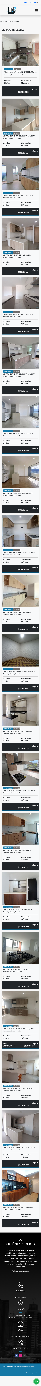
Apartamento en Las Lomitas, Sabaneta (18, 195)
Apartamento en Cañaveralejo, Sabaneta (19, 1148)
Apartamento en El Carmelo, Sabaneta (18, 731)
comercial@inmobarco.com (20, 1336)
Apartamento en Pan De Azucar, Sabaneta (19, 136)
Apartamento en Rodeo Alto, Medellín (17, 910)
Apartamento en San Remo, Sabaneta (17, 255)
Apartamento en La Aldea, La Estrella (17, 969)
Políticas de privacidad (20, 1271)
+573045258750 (20, 1297)
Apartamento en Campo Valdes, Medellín (19, 671)
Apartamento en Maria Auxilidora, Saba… (19, 1029)
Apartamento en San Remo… (20, 72)
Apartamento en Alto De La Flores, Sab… (18, 1088)
